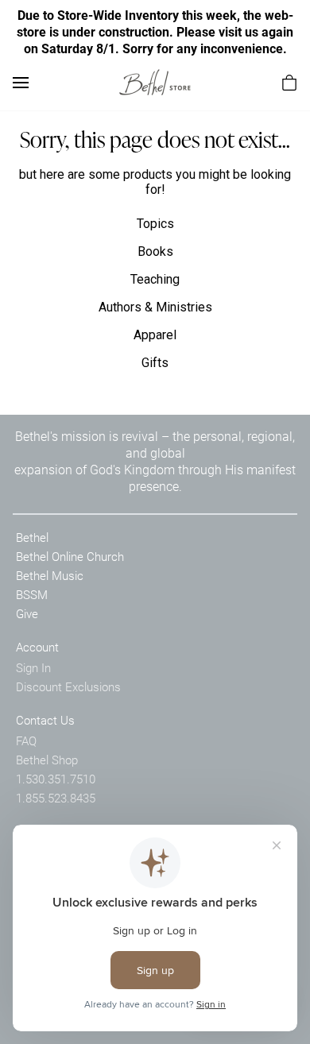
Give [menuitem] (27, 613)
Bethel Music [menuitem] (49, 575)
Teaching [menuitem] (155, 279)
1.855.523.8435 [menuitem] (55, 798)
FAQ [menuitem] (26, 740)
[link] (155, 82)
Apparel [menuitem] (155, 334)
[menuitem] (289, 82)
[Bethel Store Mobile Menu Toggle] (20, 82)
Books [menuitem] (155, 251)
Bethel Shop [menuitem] (47, 760)
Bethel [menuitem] (32, 537)
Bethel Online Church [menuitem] (70, 556)
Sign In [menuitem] (33, 667)
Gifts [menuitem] (155, 362)
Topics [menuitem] (155, 223)
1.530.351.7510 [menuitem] (55, 779)
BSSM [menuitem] (32, 594)
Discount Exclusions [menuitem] (68, 686)
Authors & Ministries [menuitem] (155, 307)
